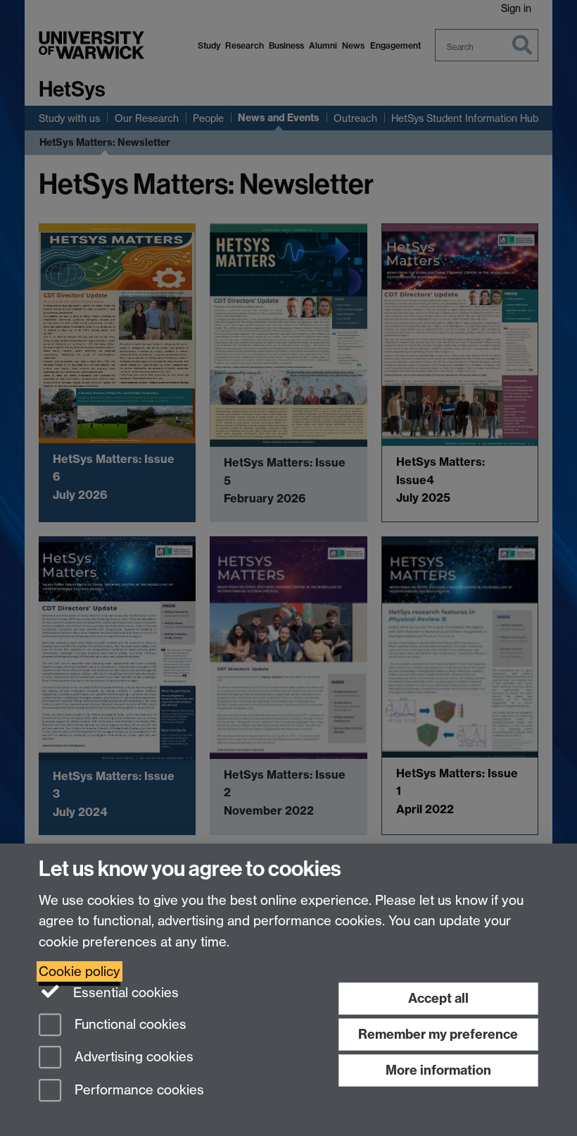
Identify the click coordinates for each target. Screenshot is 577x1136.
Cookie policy (79, 971)
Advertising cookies (132, 1057)
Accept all (438, 998)
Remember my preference (438, 1034)
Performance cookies (137, 1090)
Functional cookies (128, 1024)
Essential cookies (124, 992)
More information (438, 1070)
